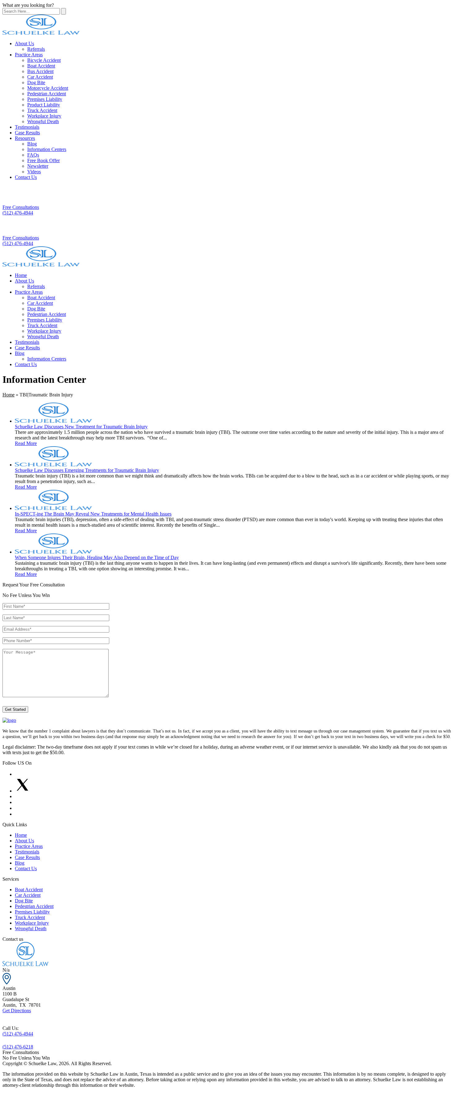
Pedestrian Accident (46, 93)
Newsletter (37, 166)
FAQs (33, 155)
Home (21, 275)
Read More (26, 443)
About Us (24, 43)
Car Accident (40, 77)
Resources (25, 138)
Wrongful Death (43, 121)
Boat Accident (41, 65)
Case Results (27, 132)
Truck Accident (42, 110)
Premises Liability (44, 99)
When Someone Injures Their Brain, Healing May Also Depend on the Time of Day (97, 557)
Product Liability (43, 104)
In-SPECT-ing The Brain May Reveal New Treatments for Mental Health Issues (93, 513)
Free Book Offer (43, 160)
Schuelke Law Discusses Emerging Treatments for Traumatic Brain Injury (87, 470)
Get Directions (16, 1010)
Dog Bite (36, 82)
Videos (34, 171)
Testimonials (27, 127)
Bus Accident (40, 71)
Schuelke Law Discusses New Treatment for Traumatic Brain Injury (81, 426)
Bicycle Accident (44, 60)
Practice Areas (29, 54)
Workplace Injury (44, 116)
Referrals (36, 49)
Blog (32, 143)
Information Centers (46, 149)
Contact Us (26, 177)
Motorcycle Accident (47, 88)
